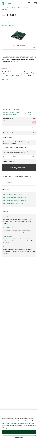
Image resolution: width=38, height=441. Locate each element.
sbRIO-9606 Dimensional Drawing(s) (13, 197)
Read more (5, 79)
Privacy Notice (10, 423)
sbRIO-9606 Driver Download (11, 194)
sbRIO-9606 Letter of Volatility (11, 203)
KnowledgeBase (7, 236)
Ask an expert (29, 113)
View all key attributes (16, 167)
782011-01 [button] (10, 25)
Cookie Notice (22, 423)
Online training (7, 247)
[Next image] (33, 36)
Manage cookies (19, 437)
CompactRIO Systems (25, 8)
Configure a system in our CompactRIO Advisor (11, 113)
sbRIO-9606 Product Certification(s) (13, 200)
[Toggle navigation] (9, 3)
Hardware (14, 8)
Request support (7, 217)
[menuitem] (29, 4)
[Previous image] (5, 36)
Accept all (19, 432)
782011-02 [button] (4, 25)
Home (3, 8)
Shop (8, 8)
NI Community (7, 227)
